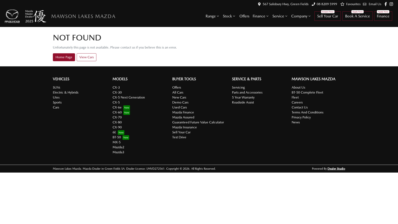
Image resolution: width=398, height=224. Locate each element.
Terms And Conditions (307, 112)
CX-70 (117, 117)
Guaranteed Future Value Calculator (198, 122)
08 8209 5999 (327, 4)
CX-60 (117, 112)
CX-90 (117, 127)
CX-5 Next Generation (129, 97)
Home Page (64, 57)
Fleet (295, 97)
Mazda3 (118, 152)
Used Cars (179, 107)
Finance (259, 16)
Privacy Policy (301, 117)
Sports (57, 102)
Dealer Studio (336, 168)
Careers (297, 102)
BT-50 (117, 137)
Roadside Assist (243, 102)
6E (114, 132)
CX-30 (117, 92)
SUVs (56, 87)
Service (278, 16)
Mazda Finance (183, 112)
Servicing (238, 87)
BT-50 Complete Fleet (307, 92)
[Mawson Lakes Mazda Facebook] (386, 4)
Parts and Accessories (247, 92)
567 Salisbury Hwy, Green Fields (285, 4)
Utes (56, 97)
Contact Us (300, 107)
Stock (227, 16)
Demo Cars (180, 102)
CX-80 (117, 122)
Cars (56, 107)
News (296, 122)
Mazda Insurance (184, 127)
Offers (244, 16)
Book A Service (357, 16)
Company (299, 16)
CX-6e (117, 107)
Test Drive (179, 137)
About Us (298, 87)
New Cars (179, 97)
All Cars (177, 92)
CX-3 (116, 87)
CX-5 (116, 102)
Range (211, 16)
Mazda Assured (183, 117)
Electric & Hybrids (65, 92)
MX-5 (117, 142)
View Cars (86, 57)
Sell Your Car (327, 16)
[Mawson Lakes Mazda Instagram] (392, 4)
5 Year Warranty (243, 97)
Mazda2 (118, 147)
